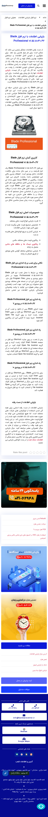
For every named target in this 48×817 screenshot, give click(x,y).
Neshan (24, 731)
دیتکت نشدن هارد (39, 524)
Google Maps (24, 741)
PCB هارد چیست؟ (39, 529)
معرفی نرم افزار (10, 17)
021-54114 (35, 708)
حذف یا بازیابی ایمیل (40, 665)
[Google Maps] (24, 739)
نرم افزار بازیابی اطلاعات (27, 17)
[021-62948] (12, 705)
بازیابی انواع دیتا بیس (40, 670)
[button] (44, 6)
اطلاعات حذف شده (35, 439)
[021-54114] (35, 705)
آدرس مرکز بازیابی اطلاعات (38, 654)
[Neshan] (24, 729)
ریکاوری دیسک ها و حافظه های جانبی (21, 244)
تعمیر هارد (43, 659)
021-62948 (12, 708)
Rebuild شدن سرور (39, 518)
